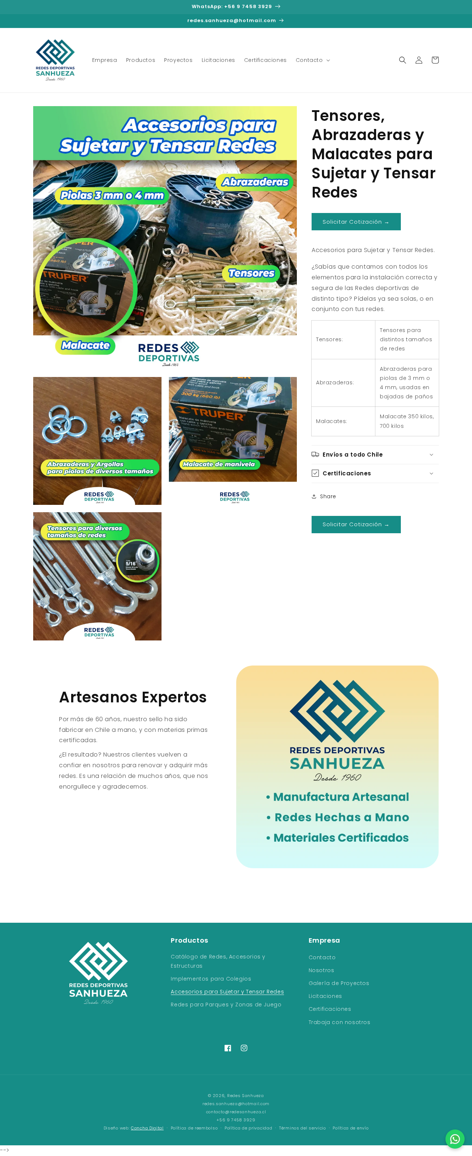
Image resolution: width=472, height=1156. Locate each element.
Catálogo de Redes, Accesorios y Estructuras (218, 961)
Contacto (322, 957)
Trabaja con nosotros (340, 1022)
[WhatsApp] (455, 1139)
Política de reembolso (194, 1128)
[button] (312, 60)
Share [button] (328, 496)
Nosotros (321, 970)
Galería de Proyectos (339, 983)
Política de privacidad (248, 1128)
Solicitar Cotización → (356, 221)
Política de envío (350, 1128)
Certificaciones (330, 1009)
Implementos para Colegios (211, 978)
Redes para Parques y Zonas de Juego (226, 1004)
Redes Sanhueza (245, 1096)
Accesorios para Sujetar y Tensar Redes (227, 991)
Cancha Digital (147, 1128)
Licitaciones (325, 996)
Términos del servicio (302, 1128)
